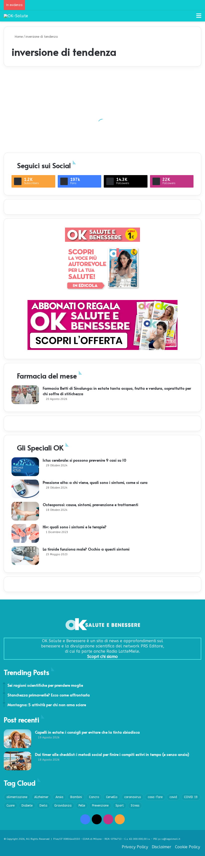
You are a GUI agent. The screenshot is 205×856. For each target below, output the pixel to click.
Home (18, 36)
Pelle (81, 805)
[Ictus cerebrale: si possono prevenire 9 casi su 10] (25, 466)
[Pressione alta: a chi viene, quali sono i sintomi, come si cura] (25, 489)
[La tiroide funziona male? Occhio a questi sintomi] (25, 555)
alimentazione (16, 797)
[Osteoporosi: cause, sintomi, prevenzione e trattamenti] (25, 511)
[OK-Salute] (16, 16)
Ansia (59, 797)
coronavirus (132, 797)
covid (173, 797)
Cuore (10, 805)
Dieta (43, 805)
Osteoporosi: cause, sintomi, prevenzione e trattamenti (90, 504)
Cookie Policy (187, 847)
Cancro (94, 797)
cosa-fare (155, 797)
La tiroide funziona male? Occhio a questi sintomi (86, 549)
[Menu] (198, 17)
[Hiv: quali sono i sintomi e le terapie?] (25, 533)
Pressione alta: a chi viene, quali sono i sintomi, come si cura (95, 482)
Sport (120, 805)
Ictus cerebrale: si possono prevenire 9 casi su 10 (84, 460)
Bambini (76, 797)
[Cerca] (190, 17)
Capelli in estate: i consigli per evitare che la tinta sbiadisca (87, 732)
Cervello (111, 797)
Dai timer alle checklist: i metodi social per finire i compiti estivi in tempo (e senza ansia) (112, 754)
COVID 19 (191, 797)
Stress (135, 805)
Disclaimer (161, 847)
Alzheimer (41, 797)
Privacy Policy (135, 847)
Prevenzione (100, 805)
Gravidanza (63, 805)
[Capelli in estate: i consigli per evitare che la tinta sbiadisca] (17, 738)
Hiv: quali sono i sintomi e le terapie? (74, 526)
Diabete (27, 805)
